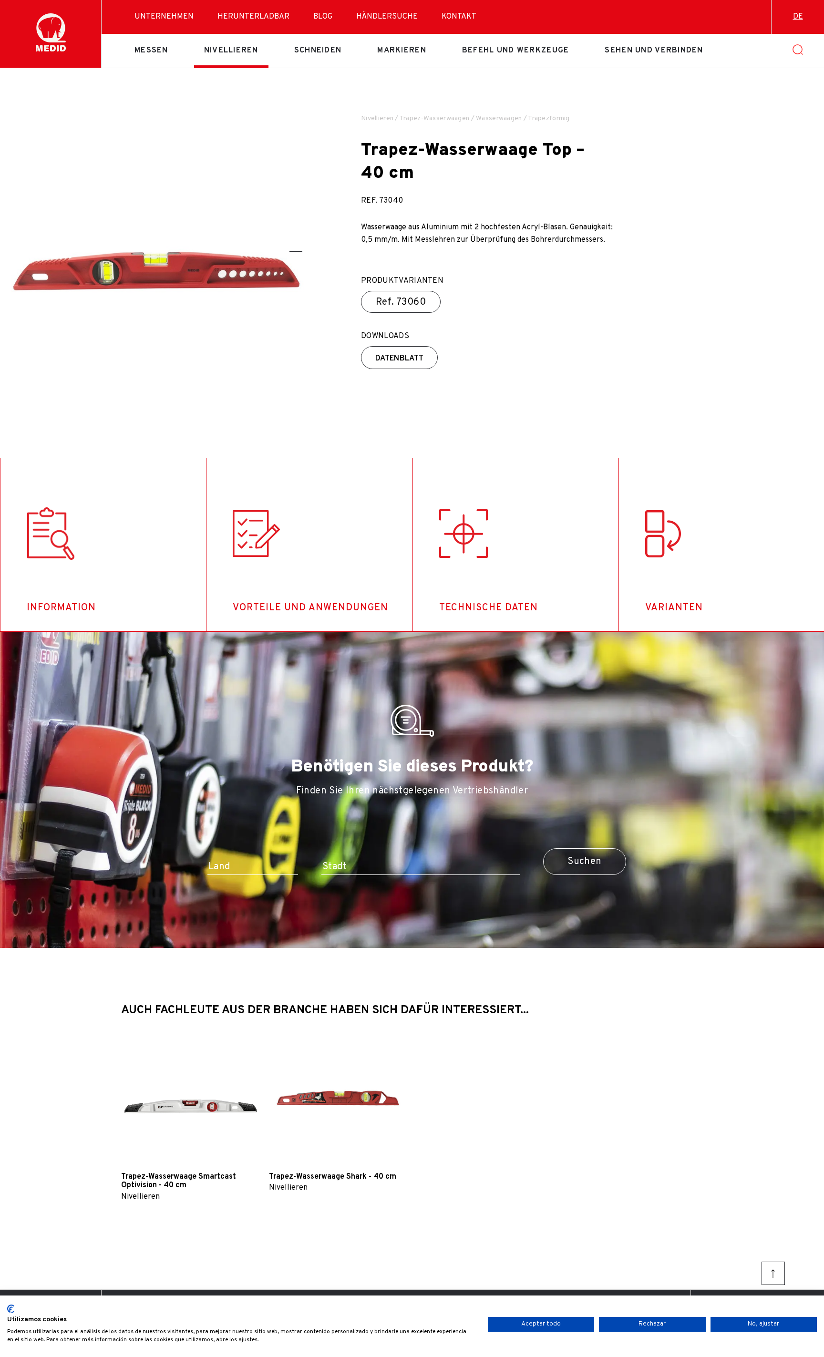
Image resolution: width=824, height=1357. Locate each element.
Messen (151, 50)
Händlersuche (387, 16)
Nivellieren (231, 50)
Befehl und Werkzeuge (515, 50)
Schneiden (318, 50)
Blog (322, 16)
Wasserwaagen (499, 118)
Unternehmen (164, 16)
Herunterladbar (253, 16)
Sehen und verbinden (654, 50)
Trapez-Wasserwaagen (434, 118)
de (798, 16)
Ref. (401, 302)
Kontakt (459, 16)
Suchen (584, 861)
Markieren (401, 50)
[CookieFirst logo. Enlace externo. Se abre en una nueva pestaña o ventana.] (10, 1309)
